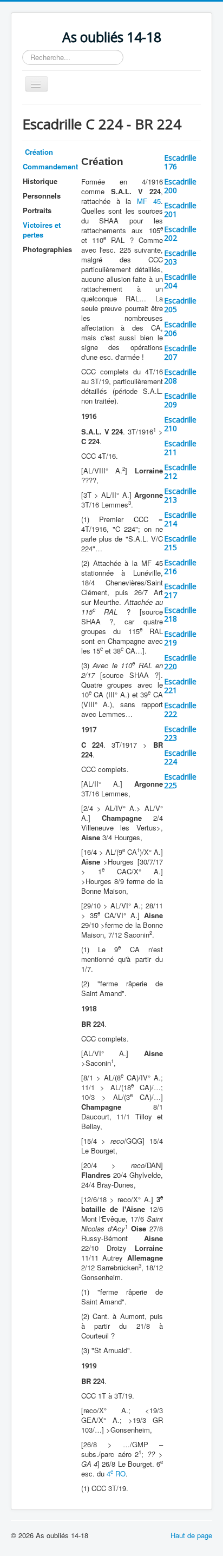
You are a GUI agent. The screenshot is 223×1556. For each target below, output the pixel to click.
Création (38, 152)
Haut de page (191, 1535)
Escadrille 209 (180, 400)
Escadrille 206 (180, 328)
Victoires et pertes (42, 230)
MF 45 (149, 201)
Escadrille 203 (180, 257)
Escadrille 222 (180, 709)
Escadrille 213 (180, 495)
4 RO (116, 1473)
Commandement (50, 166)
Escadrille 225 (180, 781)
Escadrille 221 (180, 685)
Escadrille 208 (180, 376)
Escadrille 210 (180, 423)
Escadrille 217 (180, 590)
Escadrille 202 (180, 233)
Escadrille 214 (180, 519)
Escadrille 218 (180, 614)
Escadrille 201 (180, 209)
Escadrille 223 (180, 733)
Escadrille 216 (180, 566)
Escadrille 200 (180, 185)
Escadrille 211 (180, 447)
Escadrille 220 (180, 661)
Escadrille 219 (180, 638)
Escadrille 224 (180, 757)
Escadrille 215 (180, 542)
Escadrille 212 (180, 471)
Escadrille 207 (180, 352)
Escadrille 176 (180, 162)
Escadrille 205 (180, 304)
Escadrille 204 (180, 281)
